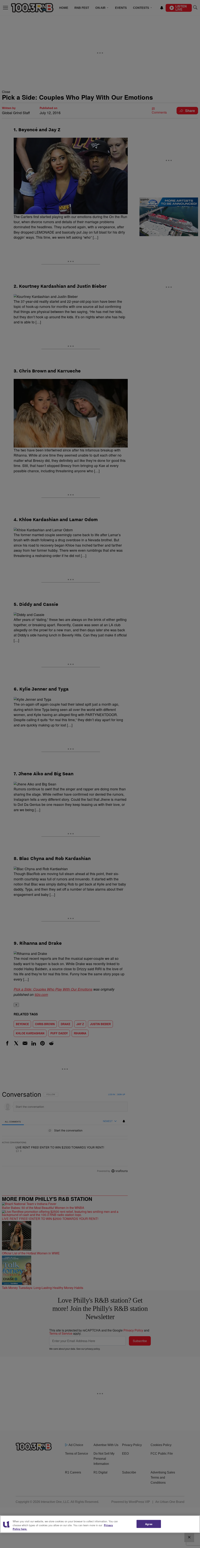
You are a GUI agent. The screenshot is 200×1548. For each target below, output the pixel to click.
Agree (148, 1524)
